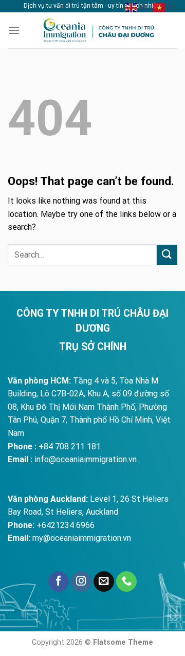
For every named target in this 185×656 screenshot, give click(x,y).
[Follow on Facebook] (58, 581)
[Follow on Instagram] (81, 581)
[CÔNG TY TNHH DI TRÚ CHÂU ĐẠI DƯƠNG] (99, 30)
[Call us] (126, 581)
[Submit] (167, 255)
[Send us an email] (104, 581)
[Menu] (14, 30)
